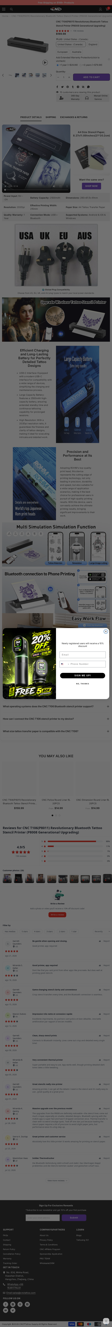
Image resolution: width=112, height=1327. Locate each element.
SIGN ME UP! (82, 675)
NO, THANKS (82, 684)
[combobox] (64, 664)
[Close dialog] (106, 631)
